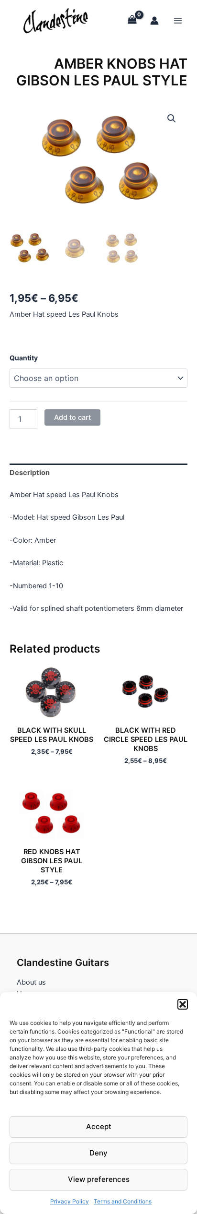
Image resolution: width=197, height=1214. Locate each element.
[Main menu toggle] (177, 20)
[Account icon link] (154, 20)
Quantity (24, 358)
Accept (98, 1126)
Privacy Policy (69, 1201)
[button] (182, 1004)
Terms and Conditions (123, 1201)
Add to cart (72, 417)
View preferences (99, 1179)
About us (31, 982)
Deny (98, 1152)
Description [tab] (30, 472)
